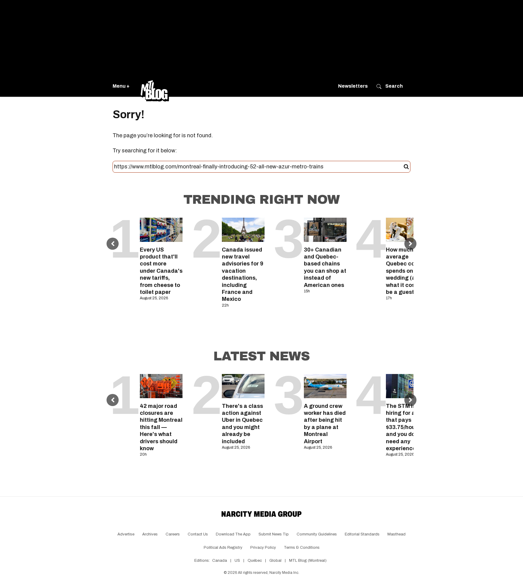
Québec (255, 560)
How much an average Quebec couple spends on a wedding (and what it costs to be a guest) (406, 271)
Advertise (125, 534)
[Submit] (406, 166)
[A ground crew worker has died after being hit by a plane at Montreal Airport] (325, 386)
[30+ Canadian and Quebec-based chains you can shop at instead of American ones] (325, 230)
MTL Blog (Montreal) (308, 560)
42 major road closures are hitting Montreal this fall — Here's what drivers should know (161, 427)
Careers (173, 534)
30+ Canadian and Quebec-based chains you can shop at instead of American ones (325, 267)
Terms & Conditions (302, 547)
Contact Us (198, 534)
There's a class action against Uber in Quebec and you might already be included (242, 423)
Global (275, 560)
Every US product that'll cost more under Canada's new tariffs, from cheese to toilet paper (161, 271)
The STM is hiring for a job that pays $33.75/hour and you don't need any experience (405, 427)
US (237, 560)
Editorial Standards (362, 534)
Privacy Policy (263, 547)
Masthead (396, 534)
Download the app (233, 534)
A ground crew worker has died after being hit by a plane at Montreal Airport (325, 423)
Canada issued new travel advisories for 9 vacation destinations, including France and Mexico (242, 274)
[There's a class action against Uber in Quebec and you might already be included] (243, 386)
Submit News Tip (273, 534)
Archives (150, 534)
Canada (219, 560)
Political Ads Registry (223, 547)
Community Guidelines (317, 534)
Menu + (121, 86)
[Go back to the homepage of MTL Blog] (155, 86)
